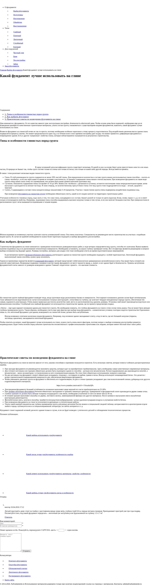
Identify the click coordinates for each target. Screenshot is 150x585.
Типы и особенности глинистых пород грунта (26, 114)
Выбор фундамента (14, 70)
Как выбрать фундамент (17, 117)
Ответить (8, 517)
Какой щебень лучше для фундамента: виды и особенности (50, 493)
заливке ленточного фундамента (22, 391)
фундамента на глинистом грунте (31, 194)
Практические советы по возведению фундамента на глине (33, 119)
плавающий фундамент (44, 261)
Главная (3, 70)
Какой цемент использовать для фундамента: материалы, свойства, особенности (58, 474)
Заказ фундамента (12, 66)
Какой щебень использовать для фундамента (44, 435)
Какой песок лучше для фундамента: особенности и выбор (49, 454)
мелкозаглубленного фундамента (38, 255)
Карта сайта (9, 580)
